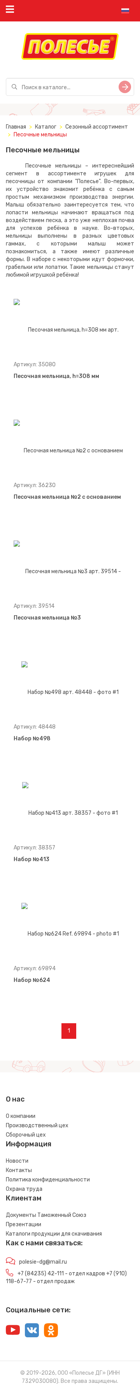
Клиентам (24, 1198)
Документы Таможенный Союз (46, 1215)
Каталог (45, 127)
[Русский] (125, 11)
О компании (20, 1116)
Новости (17, 1161)
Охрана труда (24, 1189)
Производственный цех (37, 1125)
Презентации (23, 1224)
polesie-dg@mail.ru (43, 1262)
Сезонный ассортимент (96, 127)
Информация (28, 1144)
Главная (16, 127)
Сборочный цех (26, 1135)
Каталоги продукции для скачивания (54, 1234)
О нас (15, 1099)
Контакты (19, 1170)
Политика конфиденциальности (48, 1179)
